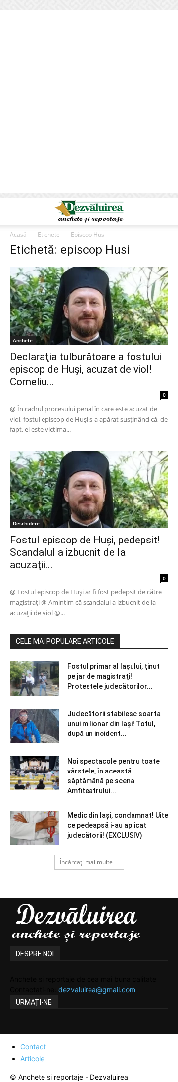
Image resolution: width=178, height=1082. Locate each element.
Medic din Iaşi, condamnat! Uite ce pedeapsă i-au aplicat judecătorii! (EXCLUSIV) (117, 825)
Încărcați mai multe (86, 862)
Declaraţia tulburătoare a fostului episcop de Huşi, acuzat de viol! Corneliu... (85, 369)
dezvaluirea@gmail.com (96, 989)
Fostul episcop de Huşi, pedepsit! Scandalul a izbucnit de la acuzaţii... (85, 552)
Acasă (18, 235)
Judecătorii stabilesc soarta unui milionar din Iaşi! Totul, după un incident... (114, 723)
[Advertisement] (89, 104)
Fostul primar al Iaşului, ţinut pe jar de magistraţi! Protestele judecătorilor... (113, 676)
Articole (32, 1058)
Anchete (23, 340)
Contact (33, 1047)
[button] (17, 211)
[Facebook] (18, 1028)
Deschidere (26, 523)
